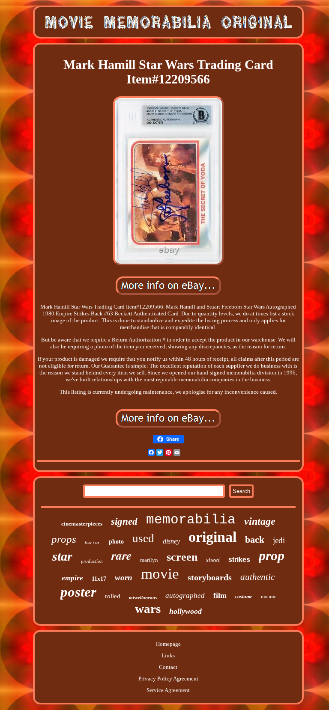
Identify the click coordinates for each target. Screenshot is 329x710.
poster (78, 592)
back (254, 539)
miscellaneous (143, 597)
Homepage (168, 644)
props (63, 539)
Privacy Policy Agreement (168, 678)
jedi (279, 540)
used (143, 538)
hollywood (185, 611)
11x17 (99, 579)
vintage (259, 521)
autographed (185, 595)
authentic (257, 577)
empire (72, 578)
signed (124, 521)
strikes (239, 559)
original (212, 537)
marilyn (149, 560)
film (220, 595)
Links (168, 655)
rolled (112, 596)
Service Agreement (168, 690)
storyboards (210, 577)
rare (121, 555)
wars (148, 608)
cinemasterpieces (81, 523)
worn (123, 577)
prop (271, 555)
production (92, 561)
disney (171, 541)
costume (243, 597)
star (62, 556)
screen (182, 557)
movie (160, 573)
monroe (268, 597)
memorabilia (191, 519)
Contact (168, 667)
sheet (213, 559)
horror (92, 543)
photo (116, 541)
